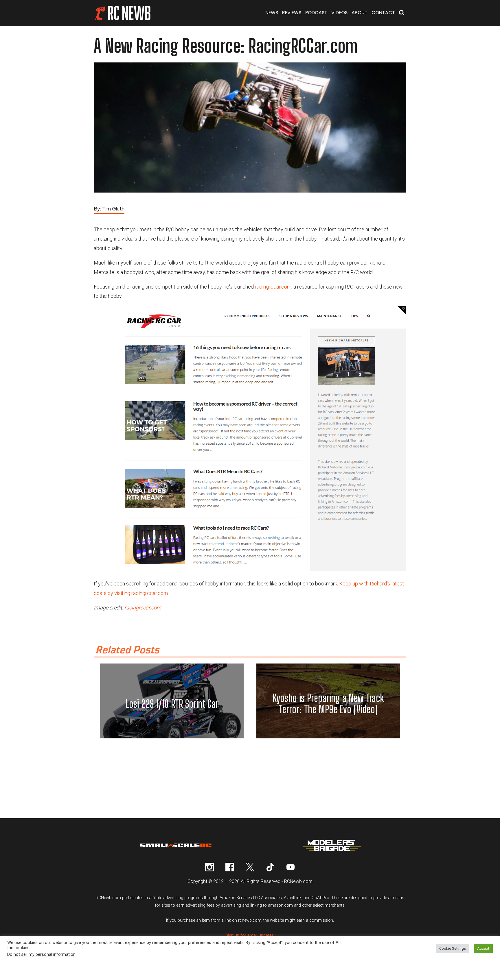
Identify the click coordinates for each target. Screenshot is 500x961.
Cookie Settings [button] (452, 948)
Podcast (316, 12)
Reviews (291, 12)
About (359, 12)
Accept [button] (483, 948)
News (271, 12)
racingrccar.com (273, 287)
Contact (383, 12)
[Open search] (401, 13)
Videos (339, 12)
